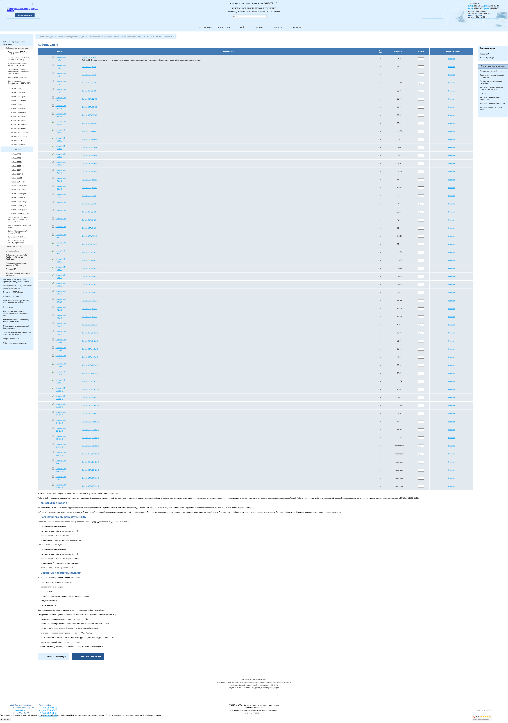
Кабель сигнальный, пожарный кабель (19, 226)
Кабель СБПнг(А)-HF (19, 206)
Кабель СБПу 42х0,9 (89, 172)
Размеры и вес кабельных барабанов (491, 82)
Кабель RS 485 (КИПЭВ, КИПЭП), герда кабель (17, 242)
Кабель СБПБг (16, 105)
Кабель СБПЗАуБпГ (18, 97)
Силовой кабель (12, 251)
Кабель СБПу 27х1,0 (89, 276)
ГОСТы (483, 93)
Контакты (296, 27)
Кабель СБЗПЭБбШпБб (20, 132)
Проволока (8, 307)
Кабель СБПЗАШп (18, 117)
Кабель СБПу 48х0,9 (89, 180)
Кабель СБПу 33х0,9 (89, 155)
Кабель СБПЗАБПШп (19, 121)
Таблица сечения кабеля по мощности (492, 98)
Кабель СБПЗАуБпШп (19, 124)
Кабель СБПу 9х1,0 (89, 228)
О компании (205, 27)
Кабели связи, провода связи (17, 48)
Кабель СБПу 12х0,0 (89, 99)
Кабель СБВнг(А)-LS (18, 194)
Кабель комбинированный (18, 77)
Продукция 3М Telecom (13, 292)
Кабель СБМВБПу (18, 182)
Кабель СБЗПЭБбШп (19, 136)
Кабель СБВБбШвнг (18, 113)
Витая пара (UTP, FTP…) (17, 237)
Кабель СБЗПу (16, 170)
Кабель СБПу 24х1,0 (89, 268)
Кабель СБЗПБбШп (18, 101)
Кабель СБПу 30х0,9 (89, 147)
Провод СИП (11, 269)
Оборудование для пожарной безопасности (16, 327)
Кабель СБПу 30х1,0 (89, 284)
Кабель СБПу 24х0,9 (89, 131)
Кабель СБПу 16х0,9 (89, 107)
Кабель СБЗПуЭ (17, 174)
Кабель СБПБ (16, 89)
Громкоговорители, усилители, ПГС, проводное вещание (16, 301)
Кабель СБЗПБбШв (18, 128)
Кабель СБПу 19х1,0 (89, 252)
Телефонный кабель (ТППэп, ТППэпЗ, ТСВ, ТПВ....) (19, 59)
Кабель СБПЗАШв (18, 144)
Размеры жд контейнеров (491, 71)
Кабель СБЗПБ (16, 140)
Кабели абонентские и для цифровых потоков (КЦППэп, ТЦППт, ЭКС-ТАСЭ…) (19, 219)
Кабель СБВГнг (16, 158)
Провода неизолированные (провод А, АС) (16, 264)
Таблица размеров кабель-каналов (491, 108)
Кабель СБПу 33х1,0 (89, 293)
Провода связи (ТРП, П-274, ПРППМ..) (18, 53)
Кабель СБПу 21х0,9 (89, 123)
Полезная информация (493, 66)
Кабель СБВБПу (17, 178)
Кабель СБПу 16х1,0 (89, 244)
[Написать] (38, 4)
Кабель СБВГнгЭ (17, 166)
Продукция (224, 27)
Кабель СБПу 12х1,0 (89, 236)
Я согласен (5, 719)
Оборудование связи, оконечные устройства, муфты (17, 287)
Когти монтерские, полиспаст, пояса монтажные (16, 321)
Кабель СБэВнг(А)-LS (19, 190)
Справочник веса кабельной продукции (492, 76)
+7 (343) (42, 716)
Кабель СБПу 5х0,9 (89, 75)
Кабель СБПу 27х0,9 (89, 139)
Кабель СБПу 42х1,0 (89, 309)
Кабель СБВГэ (16, 162)
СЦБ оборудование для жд (14, 343)
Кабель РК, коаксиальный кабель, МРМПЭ (17, 232)
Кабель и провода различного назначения (18, 274)
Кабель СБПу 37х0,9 (89, 163)
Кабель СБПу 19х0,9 (89, 115)
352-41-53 (51, 715)
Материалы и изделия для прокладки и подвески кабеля (16, 280)
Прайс (242, 27)
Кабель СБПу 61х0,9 (89, 188)
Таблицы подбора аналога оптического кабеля (491, 88)
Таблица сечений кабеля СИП (493, 103)
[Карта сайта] (27, 4)
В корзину (451, 59)
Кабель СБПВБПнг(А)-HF (20, 202)
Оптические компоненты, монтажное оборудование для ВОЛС (16, 313)
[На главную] (16, 4)
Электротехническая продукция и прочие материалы (17, 333)
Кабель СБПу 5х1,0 (89, 212)
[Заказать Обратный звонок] (493, 40)
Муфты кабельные (11, 339)
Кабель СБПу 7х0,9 (89, 83)
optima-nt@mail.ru (475, 15)
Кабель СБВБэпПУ (18, 198)
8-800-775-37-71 (271, 3)
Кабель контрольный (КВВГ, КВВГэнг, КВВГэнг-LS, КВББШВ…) (17, 257)
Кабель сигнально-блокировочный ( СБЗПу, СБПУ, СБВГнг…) (19, 83)
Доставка (260, 27)
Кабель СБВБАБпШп (19, 186)
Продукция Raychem (12, 296)
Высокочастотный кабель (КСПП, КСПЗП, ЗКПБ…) (17, 65)
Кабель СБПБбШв (18, 109)
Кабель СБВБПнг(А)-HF (20, 214)
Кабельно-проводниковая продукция (14, 43)
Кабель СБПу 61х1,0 (89, 325)
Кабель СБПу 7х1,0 (89, 220)
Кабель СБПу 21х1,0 (89, 260)
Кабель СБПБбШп (18, 93)
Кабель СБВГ (16, 154)
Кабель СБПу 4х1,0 (89, 204)
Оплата (278, 27)
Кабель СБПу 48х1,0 (89, 317)
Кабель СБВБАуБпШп (19, 210)
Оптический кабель (13, 247)
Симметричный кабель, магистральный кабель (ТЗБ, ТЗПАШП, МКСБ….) (18, 71)
